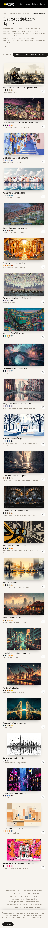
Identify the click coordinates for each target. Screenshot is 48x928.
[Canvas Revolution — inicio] (8, 4)
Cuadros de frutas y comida (31, 907)
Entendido (8, 924)
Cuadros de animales (17, 899)
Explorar (35, 4)
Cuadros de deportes (32, 902)
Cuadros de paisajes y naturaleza (18, 14)
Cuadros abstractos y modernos (32, 891)
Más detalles (14, 920)
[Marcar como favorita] (43, 91)
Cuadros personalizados (16, 902)
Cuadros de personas (15, 896)
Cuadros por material (35, 905)
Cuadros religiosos (14, 893)
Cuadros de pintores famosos (31, 893)
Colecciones (25, 4)
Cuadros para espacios (32, 896)
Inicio (4, 14)
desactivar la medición (14, 918)
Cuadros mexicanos (14, 907)
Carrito (42, 4)
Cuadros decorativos (12, 891)
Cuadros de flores (31, 899)
